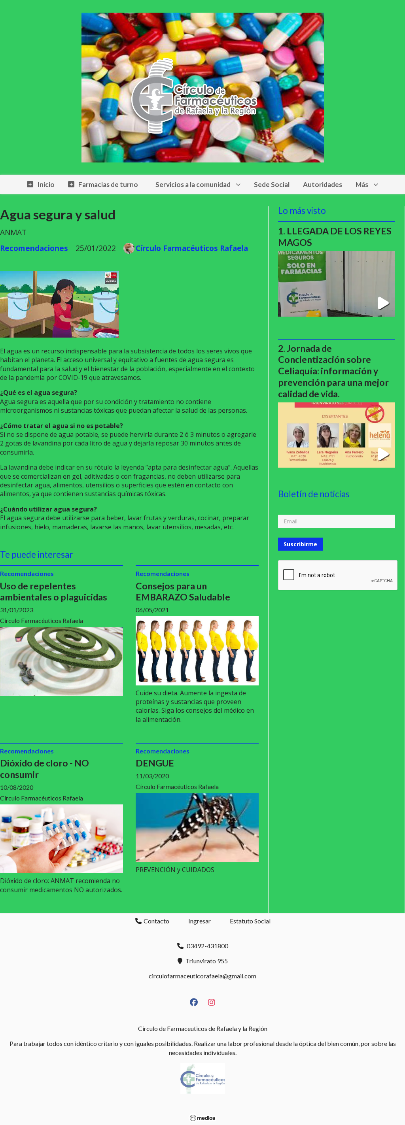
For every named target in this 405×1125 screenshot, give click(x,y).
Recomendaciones (34, 248)
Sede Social (272, 184)
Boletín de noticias (314, 494)
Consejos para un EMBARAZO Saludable (183, 591)
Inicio (46, 184)
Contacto (155, 921)
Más (362, 184)
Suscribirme (300, 544)
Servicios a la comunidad (193, 184)
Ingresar (199, 921)
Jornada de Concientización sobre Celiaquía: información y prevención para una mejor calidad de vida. (333, 371)
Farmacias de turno (108, 184)
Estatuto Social (250, 921)
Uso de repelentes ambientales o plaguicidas (53, 591)
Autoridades (322, 184)
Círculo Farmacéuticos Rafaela (192, 248)
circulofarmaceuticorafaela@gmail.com (202, 976)
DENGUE (155, 762)
